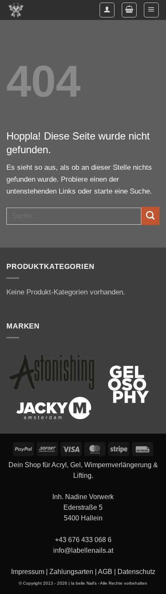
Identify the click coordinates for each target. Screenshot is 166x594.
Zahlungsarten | (73, 571)
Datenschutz (136, 571)
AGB (105, 571)
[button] (129, 10)
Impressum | (29, 571)
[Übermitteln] (150, 216)
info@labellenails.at (83, 550)
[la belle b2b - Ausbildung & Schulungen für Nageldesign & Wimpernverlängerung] (18, 10)
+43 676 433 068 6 (83, 539)
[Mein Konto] (107, 10)
